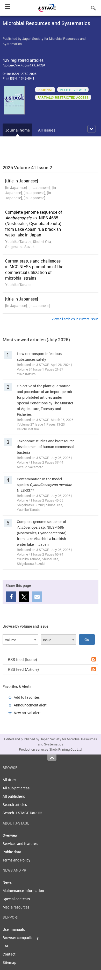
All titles (9, 779)
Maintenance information (23, 890)
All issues (46, 130)
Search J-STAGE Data (20, 812)
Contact (9, 954)
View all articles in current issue (75, 319)
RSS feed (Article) (23, 669)
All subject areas (16, 788)
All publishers (14, 796)
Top (51, 758)
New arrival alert (27, 712)
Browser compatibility (21, 937)
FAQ (6, 945)
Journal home (17, 130)
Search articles (15, 804)
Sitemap (9, 962)
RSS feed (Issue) (22, 659)
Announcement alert (30, 705)
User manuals (14, 929)
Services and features (20, 843)
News (7, 882)
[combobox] (20, 639)
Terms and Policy (16, 860)
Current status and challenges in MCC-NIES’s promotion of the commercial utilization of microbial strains (34, 269)
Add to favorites (27, 697)
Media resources (16, 907)
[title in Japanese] (21, 181)
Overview (10, 835)
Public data (12, 851)
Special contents (16, 898)
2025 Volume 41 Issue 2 (27, 167)
